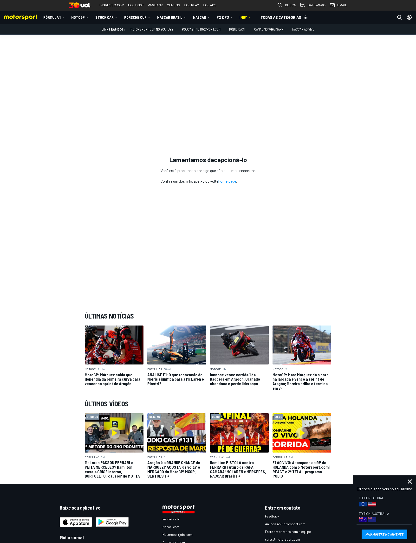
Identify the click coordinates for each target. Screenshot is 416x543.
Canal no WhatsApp (269, 29)
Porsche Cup (135, 17)
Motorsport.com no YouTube (151, 29)
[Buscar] (399, 17)
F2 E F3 (223, 17)
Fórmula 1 (52, 17)
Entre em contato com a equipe (288, 532)
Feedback (272, 516)
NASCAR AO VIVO (303, 29)
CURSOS (173, 5)
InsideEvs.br (171, 519)
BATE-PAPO (316, 5)
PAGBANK (155, 5)
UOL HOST (136, 5)
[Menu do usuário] (409, 17)
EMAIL (342, 5)
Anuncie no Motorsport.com (285, 524)
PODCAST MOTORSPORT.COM (201, 29)
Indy (243, 17)
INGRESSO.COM (111, 5)
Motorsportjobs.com (177, 534)
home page (227, 181)
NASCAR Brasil (169, 17)
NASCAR (199, 17)
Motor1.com (170, 527)
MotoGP (78, 17)
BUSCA (290, 5)
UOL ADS (209, 5)
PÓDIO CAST (237, 29)
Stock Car (104, 17)
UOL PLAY (191, 5)
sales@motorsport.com (282, 539)
